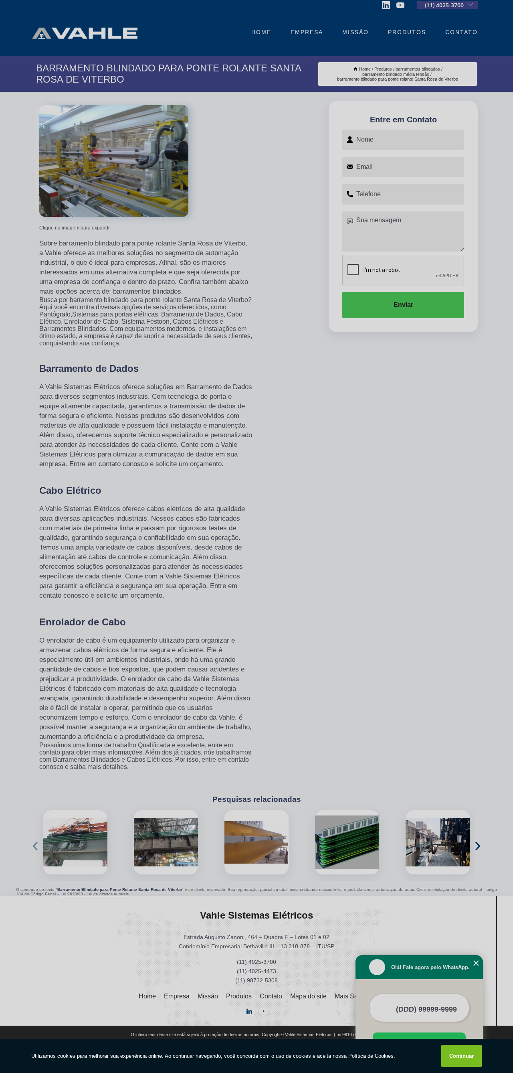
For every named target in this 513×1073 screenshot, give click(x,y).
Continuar (461, 1056)
